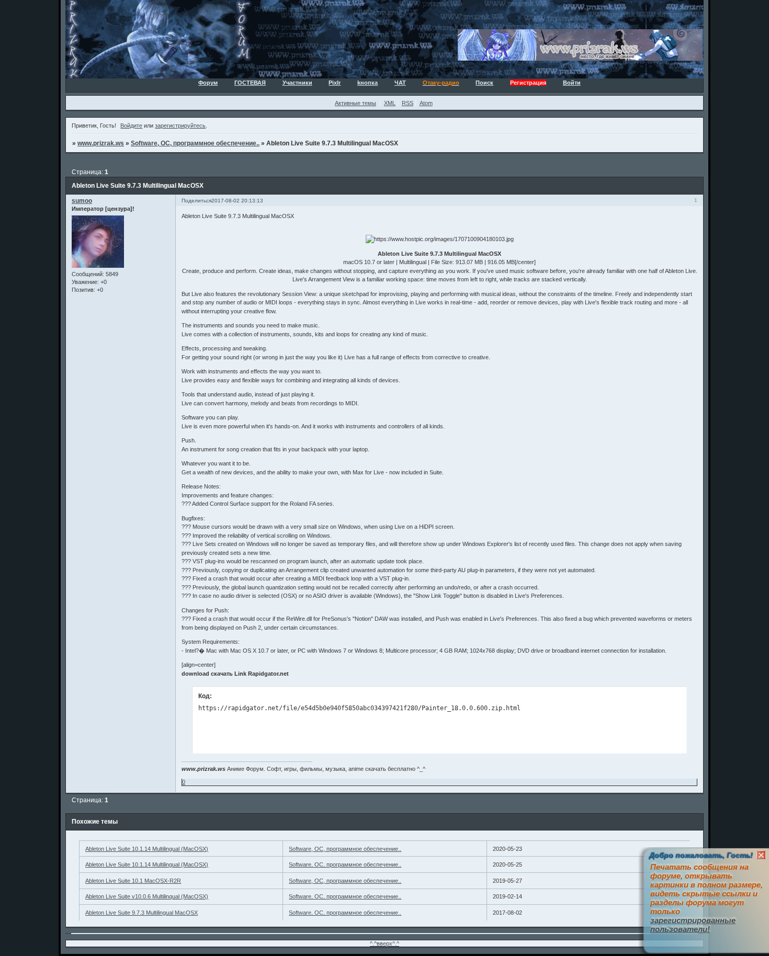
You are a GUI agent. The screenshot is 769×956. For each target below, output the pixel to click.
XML (389, 103)
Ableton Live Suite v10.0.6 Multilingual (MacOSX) (146, 896)
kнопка (367, 82)
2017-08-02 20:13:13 (237, 200)
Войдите (131, 125)
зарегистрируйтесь (180, 125)
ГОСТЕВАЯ (250, 82)
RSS (407, 103)
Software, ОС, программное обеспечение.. (195, 143)
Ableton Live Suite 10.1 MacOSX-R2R (133, 881)
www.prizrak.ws (100, 143)
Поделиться (196, 200)
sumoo (82, 200)
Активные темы (355, 103)
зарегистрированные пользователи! (693, 925)
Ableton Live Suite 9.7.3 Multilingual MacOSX (141, 912)
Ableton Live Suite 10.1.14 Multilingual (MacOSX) (146, 849)
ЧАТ (400, 82)
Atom (426, 103)
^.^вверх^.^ (384, 943)
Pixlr (335, 82)
